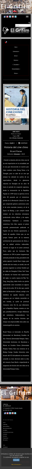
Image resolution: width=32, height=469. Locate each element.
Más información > (16, 464)
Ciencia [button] (15, 60)
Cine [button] (15, 47)
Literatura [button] (15, 51)
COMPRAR (23, 143)
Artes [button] (15, 56)
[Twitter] (10, 16)
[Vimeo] (15, 16)
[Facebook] (5, 16)
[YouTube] (13, 16)
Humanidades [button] (15, 69)
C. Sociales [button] (16, 64)
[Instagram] (7, 16)
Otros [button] (15, 73)
